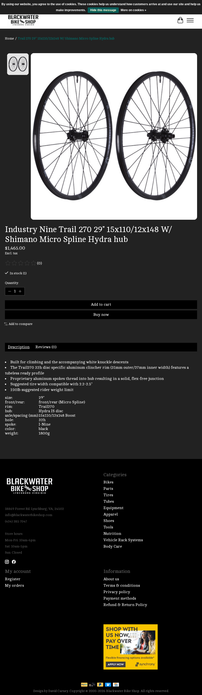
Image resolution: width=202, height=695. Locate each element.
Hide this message (103, 10)
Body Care (112, 546)
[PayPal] (84, 685)
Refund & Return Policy (125, 605)
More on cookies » (133, 10)
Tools (108, 527)
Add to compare (21, 324)
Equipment (113, 508)
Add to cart (101, 304)
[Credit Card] (116, 685)
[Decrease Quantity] (9, 291)
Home (9, 38)
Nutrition (112, 533)
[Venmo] (108, 685)
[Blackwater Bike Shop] (23, 20)
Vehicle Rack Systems (123, 540)
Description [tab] (19, 347)
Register (12, 579)
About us (111, 579)
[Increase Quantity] (20, 291)
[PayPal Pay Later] (100, 685)
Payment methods (119, 598)
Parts (108, 488)
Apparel (110, 514)
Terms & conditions (121, 585)
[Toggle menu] (190, 20)
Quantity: (12, 283)
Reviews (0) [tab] (45, 347)
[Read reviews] (21, 263)
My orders (14, 585)
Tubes (108, 501)
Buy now (101, 314)
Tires (108, 495)
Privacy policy (116, 592)
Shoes (108, 521)
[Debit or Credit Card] (92, 685)
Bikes (108, 482)
